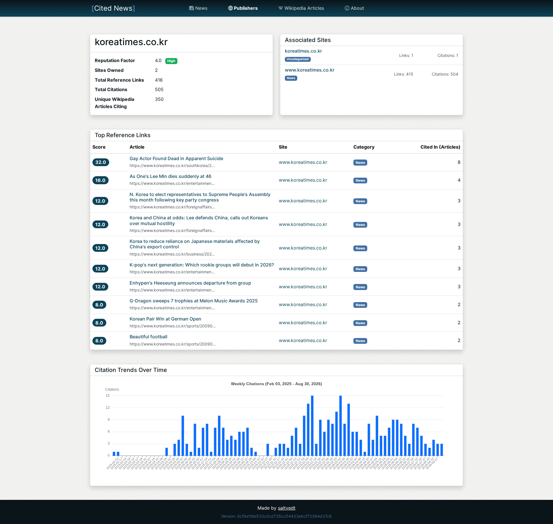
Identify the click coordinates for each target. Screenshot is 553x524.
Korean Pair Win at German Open (165, 319)
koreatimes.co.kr (303, 51)
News (200, 8)
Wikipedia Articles (303, 8)
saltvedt (287, 508)
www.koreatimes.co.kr (309, 70)
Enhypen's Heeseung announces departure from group (190, 283)
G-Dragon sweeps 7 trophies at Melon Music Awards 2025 (194, 301)
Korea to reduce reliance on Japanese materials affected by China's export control (195, 243)
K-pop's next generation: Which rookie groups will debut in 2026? (202, 265)
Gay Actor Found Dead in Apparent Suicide (176, 158)
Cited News (113, 8)
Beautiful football (148, 336)
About (356, 8)
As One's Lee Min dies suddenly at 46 (170, 176)
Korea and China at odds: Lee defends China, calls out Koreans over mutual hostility (199, 220)
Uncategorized (298, 59)
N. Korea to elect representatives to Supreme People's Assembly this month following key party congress (200, 197)
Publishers (245, 8)
